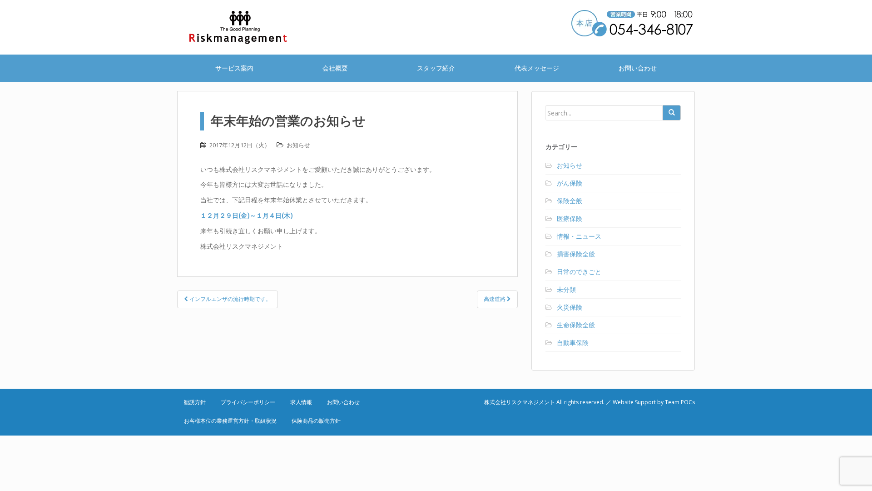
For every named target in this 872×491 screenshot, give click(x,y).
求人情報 (301, 402)
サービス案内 (234, 68)
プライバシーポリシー (248, 402)
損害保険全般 (576, 254)
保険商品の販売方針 (316, 421)
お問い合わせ (638, 68)
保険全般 (569, 200)
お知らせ (298, 145)
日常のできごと (579, 271)
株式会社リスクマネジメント (249, 27)
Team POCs (680, 402)
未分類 (566, 289)
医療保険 (569, 218)
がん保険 (569, 183)
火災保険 (569, 307)
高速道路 (495, 299)
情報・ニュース (579, 236)
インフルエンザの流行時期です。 (229, 299)
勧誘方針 (195, 402)
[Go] (672, 112)
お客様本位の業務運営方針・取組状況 (230, 421)
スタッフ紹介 (436, 68)
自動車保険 (573, 342)
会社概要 (335, 68)
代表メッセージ (537, 68)
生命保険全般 (576, 325)
